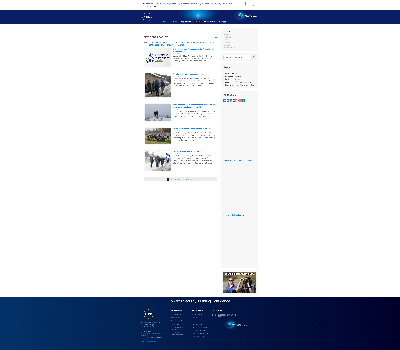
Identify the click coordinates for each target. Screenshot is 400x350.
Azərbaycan (229, 48)
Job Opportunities (197, 314)
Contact (222, 22)
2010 (163, 42)
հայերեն (227, 45)
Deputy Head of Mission (199, 327)
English (227, 32)
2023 (175, 45)
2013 (181, 42)
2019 (151, 45)
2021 (163, 45)
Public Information (232, 79)
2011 (169, 42)
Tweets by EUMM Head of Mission (237, 160)
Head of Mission (196, 324)
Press (198, 22)
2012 (175, 42)
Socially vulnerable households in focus (189, 74)
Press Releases (231, 73)
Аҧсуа (227, 42)
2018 (210, 42)
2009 (157, 42)
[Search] (253, 57)
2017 (205, 42)
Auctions (194, 321)
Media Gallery (209, 22)
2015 (193, 42)
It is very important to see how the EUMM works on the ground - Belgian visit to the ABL (194, 105)
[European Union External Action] (235, 325)
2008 (151, 42)
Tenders (194, 318)
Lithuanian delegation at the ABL (186, 151)
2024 (182, 45)
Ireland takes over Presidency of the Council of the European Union (193, 50)
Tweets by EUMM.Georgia (233, 215)
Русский (227, 37)
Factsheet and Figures (198, 330)
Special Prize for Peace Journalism (239, 82)
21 (192, 179)
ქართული (227, 34)
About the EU (186, 22)
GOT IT (249, 4)
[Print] (216, 37)
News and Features (165, 31)
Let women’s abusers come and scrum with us (192, 128)
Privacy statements (198, 337)
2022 (169, 45)
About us (173, 22)
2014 (187, 42)
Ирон (226, 40)
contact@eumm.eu (152, 341)
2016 (199, 42)
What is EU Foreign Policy (200, 333)
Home (164, 22)
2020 (157, 45)
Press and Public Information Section (239, 85)
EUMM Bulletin (176, 324)
